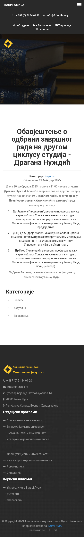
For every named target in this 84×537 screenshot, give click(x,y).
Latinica (43, 29)
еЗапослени (44, 25)
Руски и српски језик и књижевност (29, 460)
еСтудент (23, 25)
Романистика (15, 466)
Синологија (14, 472)
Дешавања (21, 315)
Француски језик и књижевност (27, 454)
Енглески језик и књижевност (26, 426)
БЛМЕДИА (55, 525)
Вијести (50, 176)
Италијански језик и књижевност (28, 439)
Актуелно (20, 308)
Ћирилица (64, 25)
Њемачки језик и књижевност (26, 432)
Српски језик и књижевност (24, 420)
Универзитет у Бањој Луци (24, 487)
